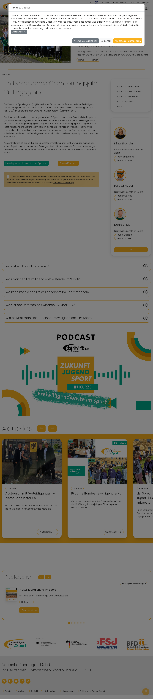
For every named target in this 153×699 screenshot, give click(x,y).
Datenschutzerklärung (31, 28)
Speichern (106, 40)
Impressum (65, 28)
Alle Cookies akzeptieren (128, 40)
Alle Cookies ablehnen (85, 40)
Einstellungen (18, 31)
